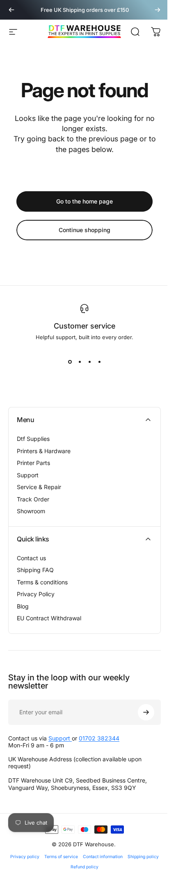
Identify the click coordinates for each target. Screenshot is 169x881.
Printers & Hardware (44, 450)
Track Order (33, 499)
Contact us (31, 558)
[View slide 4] (99, 362)
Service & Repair (39, 486)
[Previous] (11, 10)
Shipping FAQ (35, 569)
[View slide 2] (79, 362)
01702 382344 (99, 738)
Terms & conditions (42, 582)
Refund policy (84, 867)
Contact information (103, 856)
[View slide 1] (70, 362)
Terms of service (61, 856)
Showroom (31, 511)
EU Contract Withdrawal (49, 618)
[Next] (157, 10)
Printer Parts (33, 462)
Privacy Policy (36, 593)
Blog (23, 606)
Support (28, 475)
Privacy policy (24, 856)
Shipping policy (143, 856)
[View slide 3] (89, 362)
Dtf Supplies (33, 438)
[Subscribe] (146, 712)
